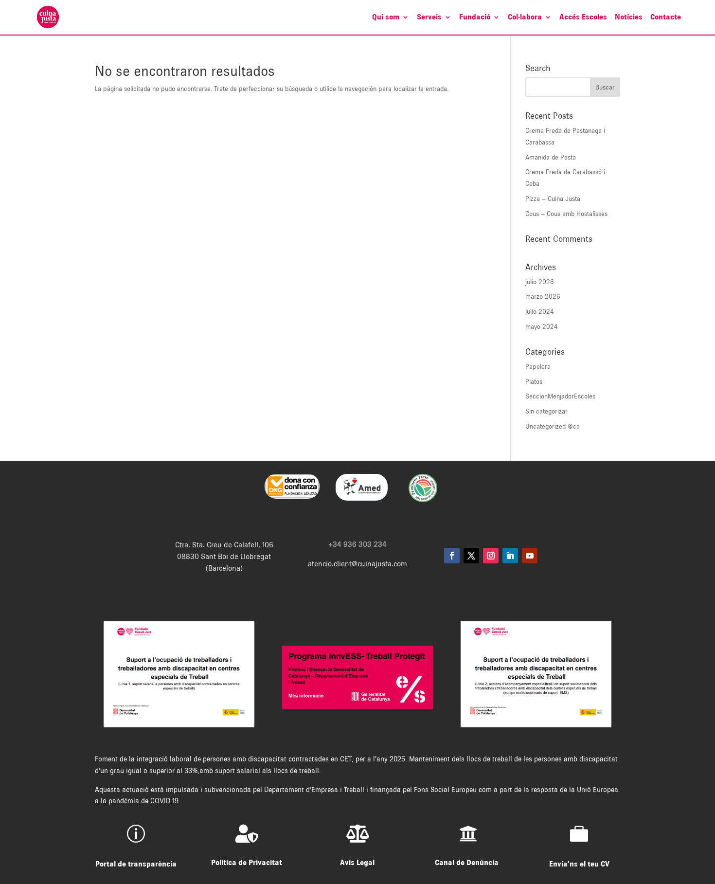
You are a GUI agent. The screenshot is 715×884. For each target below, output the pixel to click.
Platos (533, 381)
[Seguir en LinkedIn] (510, 555)
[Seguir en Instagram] (491, 555)
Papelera (538, 366)
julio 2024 (539, 311)
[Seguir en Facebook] (452, 555)
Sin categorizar (546, 411)
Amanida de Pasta (550, 157)
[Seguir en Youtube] (529, 555)
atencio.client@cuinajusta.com (357, 563)
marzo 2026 (542, 296)
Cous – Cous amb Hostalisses (566, 213)
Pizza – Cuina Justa (552, 198)
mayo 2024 (541, 326)
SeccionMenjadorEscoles (560, 396)
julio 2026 (539, 282)
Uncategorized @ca (552, 426)
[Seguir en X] (471, 555)
